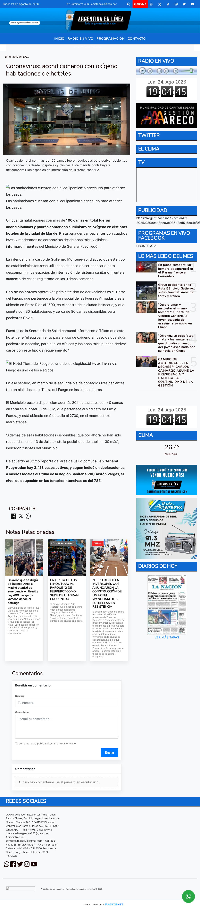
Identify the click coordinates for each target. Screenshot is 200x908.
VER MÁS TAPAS (166, 637)
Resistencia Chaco (87, 47)
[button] (128, 4)
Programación (110, 38)
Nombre (19, 695)
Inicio (59, 38)
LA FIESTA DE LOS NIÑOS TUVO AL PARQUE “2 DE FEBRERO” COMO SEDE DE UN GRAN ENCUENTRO (64, 589)
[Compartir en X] (21, 516)
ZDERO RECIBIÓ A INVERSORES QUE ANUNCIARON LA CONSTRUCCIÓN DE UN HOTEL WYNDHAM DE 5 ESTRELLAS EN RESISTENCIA (107, 593)
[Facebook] (168, 4)
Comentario (22, 712)
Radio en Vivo (80, 38)
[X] (160, 4)
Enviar (109, 752)
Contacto (137, 38)
